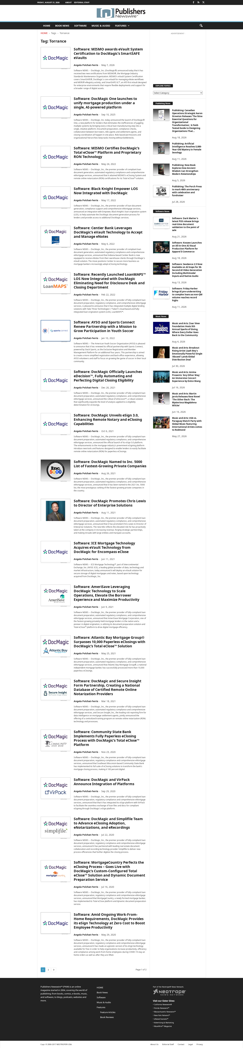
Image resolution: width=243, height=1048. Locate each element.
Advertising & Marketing (164, 1022)
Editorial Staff (81, 2)
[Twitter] (203, 2)
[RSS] (199, 2)
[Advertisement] (177, 56)
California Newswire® (163, 1004)
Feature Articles (107, 1012)
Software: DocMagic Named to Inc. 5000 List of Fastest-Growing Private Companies (110, 463)
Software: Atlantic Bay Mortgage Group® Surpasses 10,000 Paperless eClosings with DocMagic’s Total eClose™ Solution (109, 641)
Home (44, 33)
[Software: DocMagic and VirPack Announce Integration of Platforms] (55, 788)
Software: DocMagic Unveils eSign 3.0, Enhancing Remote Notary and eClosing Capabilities (108, 419)
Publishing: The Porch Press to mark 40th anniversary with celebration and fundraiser (187, 191)
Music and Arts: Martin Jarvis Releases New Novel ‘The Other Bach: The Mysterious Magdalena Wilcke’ (186, 399)
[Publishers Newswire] (121, 13)
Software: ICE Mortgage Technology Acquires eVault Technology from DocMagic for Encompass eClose (104, 547)
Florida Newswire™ (161, 1008)
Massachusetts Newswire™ (165, 1012)
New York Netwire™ (162, 1015)
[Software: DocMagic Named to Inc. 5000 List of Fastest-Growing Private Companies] (55, 471)
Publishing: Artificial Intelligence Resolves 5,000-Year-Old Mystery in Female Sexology (187, 148)
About (68, 2)
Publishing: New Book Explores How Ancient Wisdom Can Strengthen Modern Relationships (185, 169)
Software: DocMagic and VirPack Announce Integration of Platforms (104, 781)
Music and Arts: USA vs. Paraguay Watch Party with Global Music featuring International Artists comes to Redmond (187, 423)
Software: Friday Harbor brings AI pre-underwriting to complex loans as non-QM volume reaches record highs (187, 294)
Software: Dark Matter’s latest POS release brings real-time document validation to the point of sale (185, 224)
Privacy (200, 1044)
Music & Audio (101, 25)
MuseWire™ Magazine (163, 1026)
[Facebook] (194, 2)
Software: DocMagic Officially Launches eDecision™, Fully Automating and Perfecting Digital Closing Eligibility (108, 376)
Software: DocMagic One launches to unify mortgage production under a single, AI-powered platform (105, 102)
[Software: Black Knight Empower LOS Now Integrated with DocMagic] (55, 197)
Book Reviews (107, 1017)
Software (80, 25)
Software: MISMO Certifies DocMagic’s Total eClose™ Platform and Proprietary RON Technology (107, 152)
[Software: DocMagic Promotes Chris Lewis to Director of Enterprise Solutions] (55, 510)
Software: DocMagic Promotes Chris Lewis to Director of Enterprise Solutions (110, 503)
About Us (154, 1044)
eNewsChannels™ (161, 1019)
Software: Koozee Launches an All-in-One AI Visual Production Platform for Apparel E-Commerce (187, 247)
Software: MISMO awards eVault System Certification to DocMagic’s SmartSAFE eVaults (108, 53)
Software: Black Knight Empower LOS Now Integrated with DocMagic (106, 190)
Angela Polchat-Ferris (86, 65)
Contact (181, 1044)
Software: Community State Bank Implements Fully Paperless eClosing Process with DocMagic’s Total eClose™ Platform (106, 738)
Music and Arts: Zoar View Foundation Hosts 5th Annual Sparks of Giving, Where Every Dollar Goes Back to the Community (186, 329)
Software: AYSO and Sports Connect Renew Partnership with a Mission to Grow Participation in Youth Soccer (105, 326)
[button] (201, 25)
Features (120, 25)
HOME (46, 25)
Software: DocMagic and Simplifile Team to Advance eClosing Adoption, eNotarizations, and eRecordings (108, 823)
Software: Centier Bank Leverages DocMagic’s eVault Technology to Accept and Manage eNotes (108, 232)
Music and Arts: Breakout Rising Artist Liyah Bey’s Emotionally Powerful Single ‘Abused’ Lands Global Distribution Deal (187, 353)
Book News (62, 25)
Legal (190, 1044)
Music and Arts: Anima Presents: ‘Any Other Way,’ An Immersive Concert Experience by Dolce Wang (186, 377)
